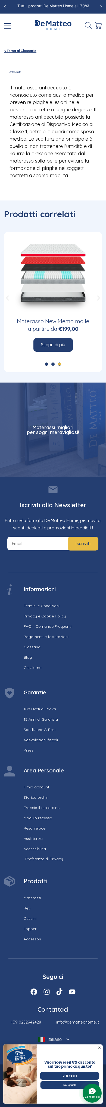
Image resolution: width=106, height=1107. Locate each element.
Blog (28, 657)
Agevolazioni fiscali (41, 739)
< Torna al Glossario (20, 51)
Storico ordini (36, 797)
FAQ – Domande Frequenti (47, 626)
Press (28, 750)
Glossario (32, 647)
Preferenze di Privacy (44, 858)
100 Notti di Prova (40, 709)
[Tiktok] (59, 991)
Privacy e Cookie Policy (45, 616)
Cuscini (30, 918)
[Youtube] (72, 991)
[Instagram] (46, 991)
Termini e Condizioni (42, 605)
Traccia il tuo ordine (42, 807)
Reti (27, 908)
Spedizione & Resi (39, 729)
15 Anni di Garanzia (41, 719)
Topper (30, 928)
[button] (7, 297)
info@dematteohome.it (77, 1022)
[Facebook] (33, 991)
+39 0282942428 (26, 1022)
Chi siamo (33, 667)
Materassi (32, 897)
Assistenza (33, 838)
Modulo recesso (38, 817)
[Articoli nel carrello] (98, 25)
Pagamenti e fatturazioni (46, 636)
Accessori (32, 939)
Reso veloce (34, 828)
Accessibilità (35, 848)
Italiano (55, 1039)
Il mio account (36, 787)
